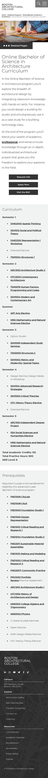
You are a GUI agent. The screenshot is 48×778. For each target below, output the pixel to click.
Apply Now (23, 184)
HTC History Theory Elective (26, 402)
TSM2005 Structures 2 (22, 353)
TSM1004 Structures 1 (22, 257)
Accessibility (11, 748)
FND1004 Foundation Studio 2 (27, 537)
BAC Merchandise (14, 703)
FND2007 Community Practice (27, 570)
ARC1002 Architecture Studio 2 (27, 270)
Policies (9, 759)
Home (4, 15)
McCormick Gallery (15, 697)
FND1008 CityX (18, 503)
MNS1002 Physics (20, 614)
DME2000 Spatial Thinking (25, 223)
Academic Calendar (15, 737)
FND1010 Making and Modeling (27, 553)
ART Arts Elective (20, 313)
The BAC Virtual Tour (16, 708)
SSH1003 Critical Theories (24, 396)
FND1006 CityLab (20, 496)
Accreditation (12, 743)
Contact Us (11, 714)
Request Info (23, 177)
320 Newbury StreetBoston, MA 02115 (13, 685)
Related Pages (15, 46)
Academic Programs (14, 15)
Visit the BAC (23, 192)
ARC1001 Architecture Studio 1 (27, 587)
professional (10, 142)
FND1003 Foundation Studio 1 (27, 510)
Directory (10, 719)
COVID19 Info (12, 732)
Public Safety (12, 754)
